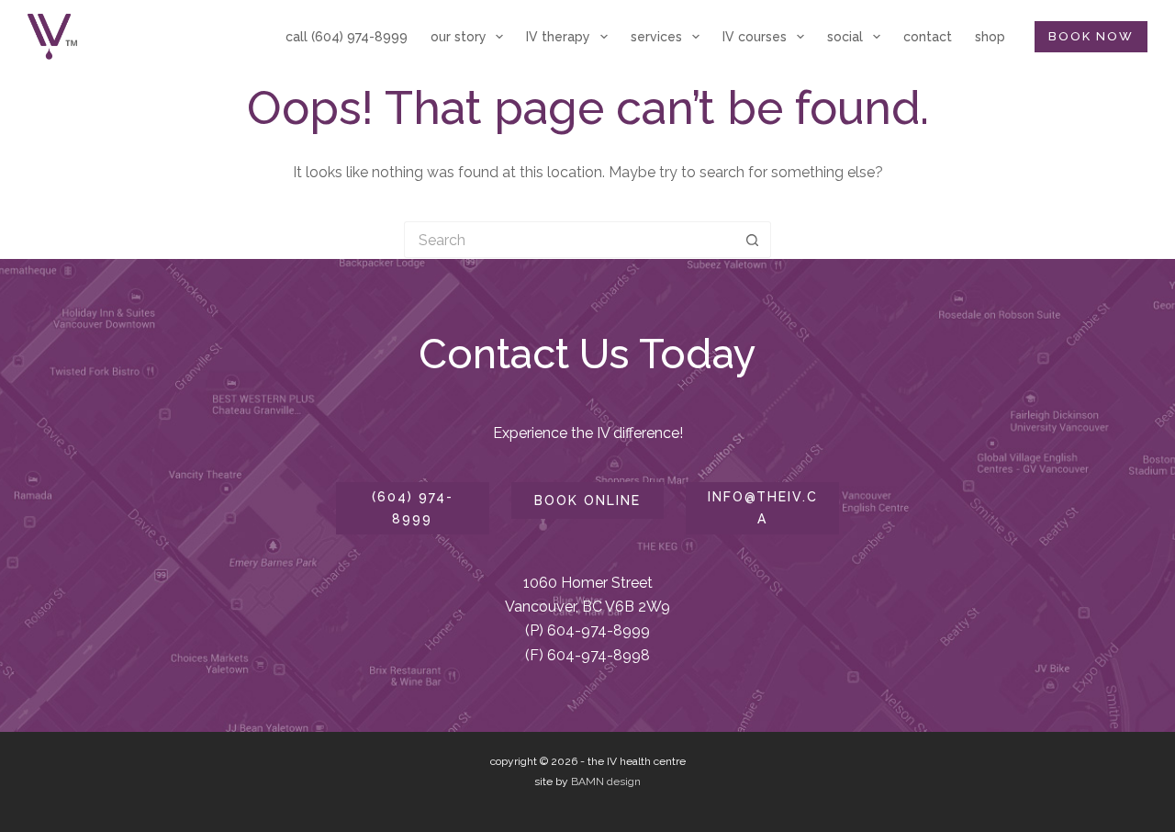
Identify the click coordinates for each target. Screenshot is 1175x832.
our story (459, 36)
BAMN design (606, 781)
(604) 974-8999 (412, 507)
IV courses (754, 36)
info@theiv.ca (763, 507)
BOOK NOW (1091, 36)
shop (990, 36)
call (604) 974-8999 (346, 36)
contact (927, 36)
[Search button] (752, 239)
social (845, 36)
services (656, 36)
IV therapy (558, 36)
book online (587, 500)
